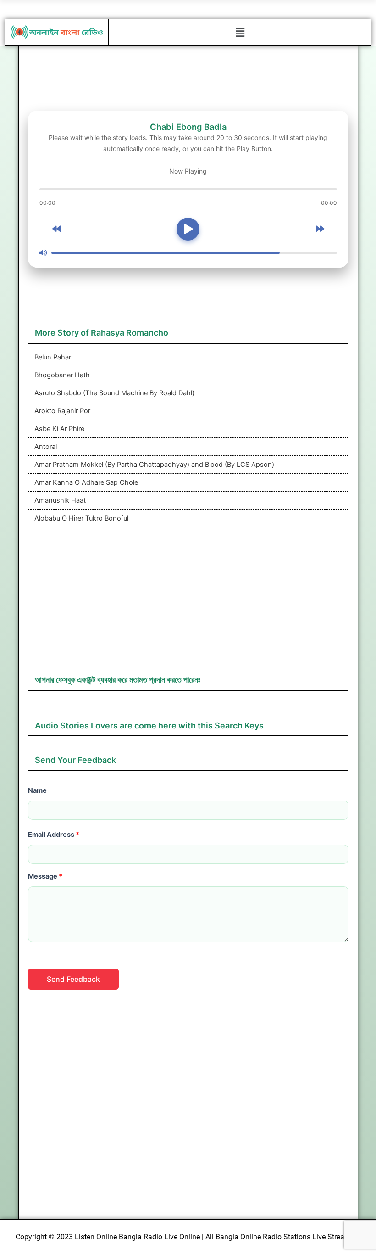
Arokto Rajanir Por (61, 411)
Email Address (53, 834)
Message (45, 876)
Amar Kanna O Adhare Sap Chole (85, 482)
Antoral (45, 447)
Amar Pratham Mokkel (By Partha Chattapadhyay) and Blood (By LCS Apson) (153, 464)
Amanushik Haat (59, 500)
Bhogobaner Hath (61, 375)
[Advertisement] (188, 605)
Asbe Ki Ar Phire (58, 429)
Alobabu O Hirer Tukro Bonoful (80, 518)
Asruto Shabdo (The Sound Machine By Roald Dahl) (113, 393)
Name (37, 790)
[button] (240, 32)
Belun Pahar (52, 357)
